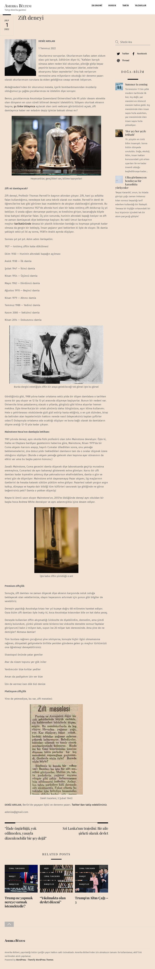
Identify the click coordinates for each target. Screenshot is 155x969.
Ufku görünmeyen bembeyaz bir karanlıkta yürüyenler (131, 182)
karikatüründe (22, 223)
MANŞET (12, 876)
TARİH (125, 5)
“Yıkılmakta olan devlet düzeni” (53, 900)
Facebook (142, 53)
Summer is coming (136, 84)
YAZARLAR (140, 5)
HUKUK (112, 5)
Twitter (125, 53)
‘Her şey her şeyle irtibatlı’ (135, 132)
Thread (125, 60)
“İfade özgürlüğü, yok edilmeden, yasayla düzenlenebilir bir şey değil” (26, 833)
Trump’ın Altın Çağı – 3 (91, 900)
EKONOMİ (97, 5)
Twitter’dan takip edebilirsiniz (89, 804)
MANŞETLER (14, 884)
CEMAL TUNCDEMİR (17, 869)
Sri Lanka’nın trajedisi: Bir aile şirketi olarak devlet (85, 830)
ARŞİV (46, 869)
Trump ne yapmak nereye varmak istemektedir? (19, 902)
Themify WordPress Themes (40, 960)
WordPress (21, 960)
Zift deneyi (31, 17)
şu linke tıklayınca (24, 106)
